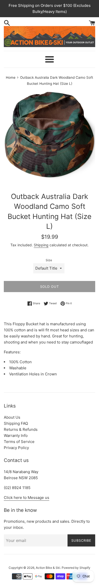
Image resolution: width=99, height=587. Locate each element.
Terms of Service (19, 441)
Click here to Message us (26, 497)
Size (49, 260)
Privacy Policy (16, 447)
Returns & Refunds (21, 429)
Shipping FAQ (16, 423)
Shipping (41, 245)
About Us (12, 417)
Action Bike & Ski (48, 568)
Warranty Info (16, 435)
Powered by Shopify (76, 568)
